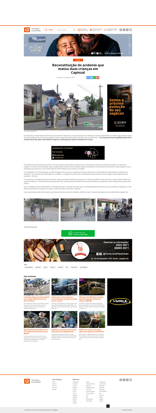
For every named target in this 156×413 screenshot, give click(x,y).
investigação (83, 267)
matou (45, 267)
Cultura (75, 385)
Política (75, 399)
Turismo (75, 402)
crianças (52, 267)
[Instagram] (127, 29)
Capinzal (60, 267)
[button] (130, 45)
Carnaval (75, 383)
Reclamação (89, 399)
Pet (87, 397)
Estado (75, 389)
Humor (74, 393)
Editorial (88, 385)
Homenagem (102, 391)
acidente (38, 267)
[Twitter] (120, 29)
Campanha (102, 382)
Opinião (75, 397)
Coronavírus (102, 383)
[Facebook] (124, 29)
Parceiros (54, 387)
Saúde (74, 401)
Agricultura (76, 382)
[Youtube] (130, 29)
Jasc (100, 393)
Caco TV (54, 385)
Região (101, 399)
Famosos (88, 389)
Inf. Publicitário (90, 393)
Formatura (102, 389)
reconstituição (28, 267)
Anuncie (54, 383)
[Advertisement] (54, 12)
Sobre (53, 382)
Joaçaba (75, 395)
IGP (67, 267)
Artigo (87, 382)
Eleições (75, 387)
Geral (74, 391)
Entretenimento (90, 387)
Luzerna (101, 395)
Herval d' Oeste (90, 391)
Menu (51, 30)
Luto (87, 395)
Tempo (101, 401)
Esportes (101, 387)
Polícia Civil (74, 267)
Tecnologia (89, 401)
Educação (102, 385)
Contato (54, 389)
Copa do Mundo (90, 383)
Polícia (101, 397)
